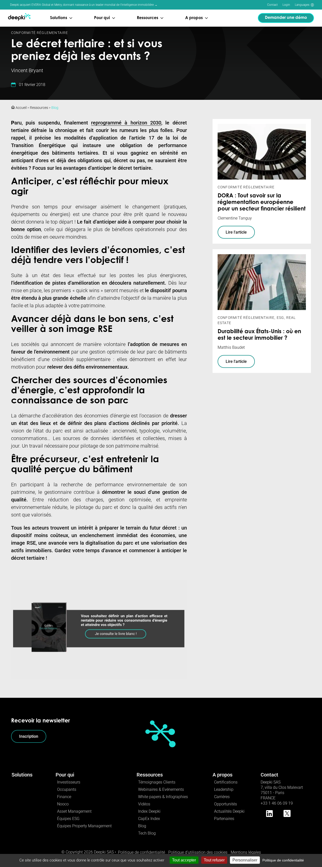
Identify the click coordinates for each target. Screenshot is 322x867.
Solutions (22, 775)
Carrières (222, 796)
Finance (64, 796)
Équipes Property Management (84, 825)
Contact (272, 5)
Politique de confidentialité (141, 852)
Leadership (223, 789)
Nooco (63, 804)
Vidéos (144, 804)
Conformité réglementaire (39, 33)
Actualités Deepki (229, 811)
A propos (222, 775)
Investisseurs (68, 782)
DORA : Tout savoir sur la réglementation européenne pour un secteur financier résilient (262, 202)
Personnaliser (244, 860)
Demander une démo (286, 18)
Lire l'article (236, 232)
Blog (54, 108)
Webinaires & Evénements (161, 789)
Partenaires (224, 818)
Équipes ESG (68, 818)
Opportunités (225, 804)
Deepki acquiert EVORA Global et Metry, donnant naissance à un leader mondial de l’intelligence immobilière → (83, 5)
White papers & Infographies (163, 796)
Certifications (225, 782)
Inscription (28, 736)
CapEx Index (149, 818)
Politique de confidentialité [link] (283, 860)
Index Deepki (149, 811)
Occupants (66, 789)
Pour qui (65, 775)
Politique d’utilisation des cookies (197, 852)
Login (286, 5)
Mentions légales (246, 852)
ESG (280, 318)
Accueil (21, 108)
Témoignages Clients (156, 782)
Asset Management (74, 811)
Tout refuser (214, 860)
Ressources (39, 108)
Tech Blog (147, 833)
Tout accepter (184, 860)
